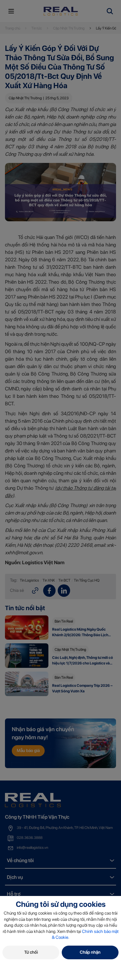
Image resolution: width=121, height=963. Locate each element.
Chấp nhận (90, 952)
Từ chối (31, 952)
